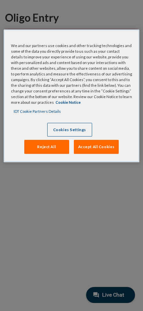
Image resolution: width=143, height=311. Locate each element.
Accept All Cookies (96, 147)
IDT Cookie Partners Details (37, 111)
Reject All (46, 147)
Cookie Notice (68, 102)
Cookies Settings (69, 129)
